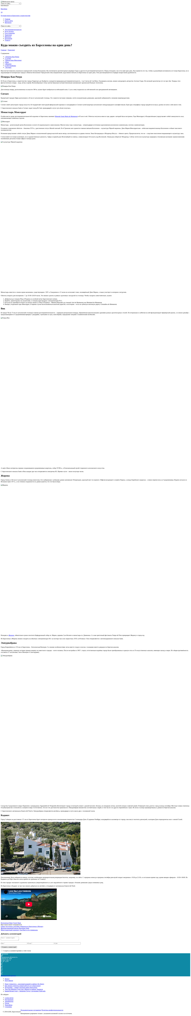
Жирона (8, 64)
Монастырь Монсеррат (13, 60)
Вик (7, 62)
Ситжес (8, 58)
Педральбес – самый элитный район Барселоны (21, 987)
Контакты (8, 22)
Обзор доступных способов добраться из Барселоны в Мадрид (22, 926)
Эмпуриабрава (10, 65)
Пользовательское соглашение (31, 1010)
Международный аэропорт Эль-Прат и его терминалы (19, 930)
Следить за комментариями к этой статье (17, 951)
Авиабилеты (9, 1001)
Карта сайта (9, 21)
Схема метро (9, 998)
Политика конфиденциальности (52, 1010)
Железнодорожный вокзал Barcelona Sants (15, 928)
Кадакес (8, 67)
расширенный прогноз (8, 976)
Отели (7, 1003)
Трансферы (8, 1005)
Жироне (11, 635)
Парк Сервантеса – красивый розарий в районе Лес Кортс (24, 984)
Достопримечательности (13, 29)
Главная (7, 19)
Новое (7, 979)
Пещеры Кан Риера (12, 57)
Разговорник (9, 999)
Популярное (9, 980)
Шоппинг (8, 37)
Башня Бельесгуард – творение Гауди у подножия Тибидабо (25, 991)
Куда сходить (9, 31)
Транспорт (8, 35)
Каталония (8, 38)
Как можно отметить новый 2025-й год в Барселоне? (23, 986)
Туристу (7, 40)
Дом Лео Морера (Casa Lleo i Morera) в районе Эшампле (24, 989)
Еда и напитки (10, 33)
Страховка (8, 1007)
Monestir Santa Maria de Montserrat (66, 116)
